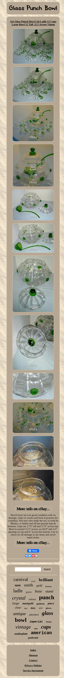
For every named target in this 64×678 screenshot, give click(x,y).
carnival (20, 579)
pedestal (33, 637)
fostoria (48, 586)
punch (46, 597)
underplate (21, 633)
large (15, 603)
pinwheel (34, 614)
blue (25, 608)
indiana (32, 599)
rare (18, 585)
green (29, 592)
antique (19, 613)
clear (18, 607)
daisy (33, 608)
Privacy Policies (33, 665)
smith (28, 585)
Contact (33, 660)
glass (47, 613)
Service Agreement (33, 670)
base (38, 591)
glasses (49, 608)
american (41, 633)
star (36, 628)
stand (49, 591)
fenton (49, 622)
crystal (18, 598)
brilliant (46, 580)
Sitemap (33, 655)
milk (41, 608)
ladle (18, 590)
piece (51, 603)
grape (33, 581)
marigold (27, 603)
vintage (23, 627)
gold (39, 585)
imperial (36, 621)
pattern (40, 603)
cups (46, 627)
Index (33, 650)
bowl (20, 620)
